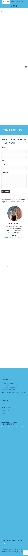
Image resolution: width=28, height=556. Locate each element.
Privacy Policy (9, 201)
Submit (5, 191)
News (3, 414)
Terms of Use (20, 551)
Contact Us (5, 417)
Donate (6, 2)
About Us (4, 404)
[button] (26, 403)
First (2, 154)
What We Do (5, 407)
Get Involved (5, 410)
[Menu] (26, 66)
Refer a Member (17, 2)
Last (2, 160)
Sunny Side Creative (15, 553)
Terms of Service (19, 201)
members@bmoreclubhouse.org (14, 237)
